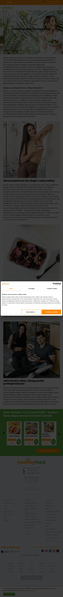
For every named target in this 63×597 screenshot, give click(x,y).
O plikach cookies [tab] (52, 288)
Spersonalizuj (30, 312)
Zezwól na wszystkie (51, 312)
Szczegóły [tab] (32, 288)
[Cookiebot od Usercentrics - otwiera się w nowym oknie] (54, 284)
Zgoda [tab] (11, 288)
